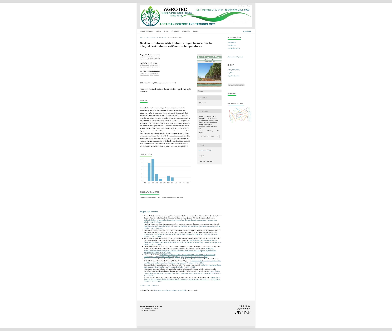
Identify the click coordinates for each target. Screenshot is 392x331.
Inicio (158, 31)
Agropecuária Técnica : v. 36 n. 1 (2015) (157, 253)
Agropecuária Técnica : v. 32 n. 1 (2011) (194, 257)
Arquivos (175, 31)
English (230, 73)
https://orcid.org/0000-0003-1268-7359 (150, 67)
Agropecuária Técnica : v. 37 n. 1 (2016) (190, 263)
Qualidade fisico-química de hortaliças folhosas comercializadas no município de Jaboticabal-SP (176, 226)
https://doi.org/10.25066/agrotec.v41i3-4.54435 (160, 83)
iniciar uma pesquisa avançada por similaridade (170, 290)
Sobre (195, 31)
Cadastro (241, 6)
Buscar (247, 31)
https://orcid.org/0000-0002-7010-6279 (150, 59)
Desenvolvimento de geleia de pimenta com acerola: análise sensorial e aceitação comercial (175, 234)
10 (155, 286)
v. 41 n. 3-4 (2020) (160, 37)
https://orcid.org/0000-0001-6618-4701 (149, 75)
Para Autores (232, 45)
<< (140, 286)
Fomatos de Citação (207, 136)
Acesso (249, 6)
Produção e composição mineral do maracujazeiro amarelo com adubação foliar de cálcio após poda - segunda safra (180, 250)
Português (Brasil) (234, 70)
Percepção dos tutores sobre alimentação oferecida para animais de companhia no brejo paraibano (182, 272)
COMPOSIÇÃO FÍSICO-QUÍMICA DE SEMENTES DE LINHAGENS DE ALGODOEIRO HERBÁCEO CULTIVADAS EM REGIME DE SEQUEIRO (179, 256)
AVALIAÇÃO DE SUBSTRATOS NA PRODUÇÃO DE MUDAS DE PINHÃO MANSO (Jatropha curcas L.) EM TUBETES (182, 278)
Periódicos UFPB (146, 31)
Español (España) (233, 76)
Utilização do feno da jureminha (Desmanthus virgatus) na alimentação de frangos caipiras (175, 220)
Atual (166, 31)
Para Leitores (232, 42)
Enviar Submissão (236, 85)
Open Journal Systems (235, 57)
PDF (201, 91)
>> (158, 286)
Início (142, 37)
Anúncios (186, 31)
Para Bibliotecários (234, 48)
